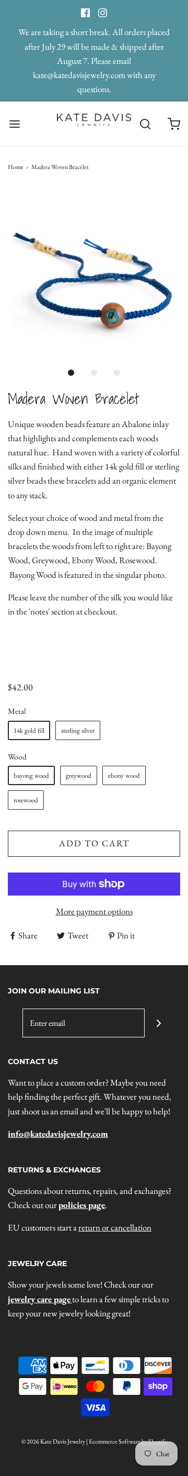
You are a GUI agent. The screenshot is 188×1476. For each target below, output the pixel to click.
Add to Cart (94, 843)
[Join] (159, 1023)
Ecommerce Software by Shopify (128, 1441)
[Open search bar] (145, 123)
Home (16, 167)
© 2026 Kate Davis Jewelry (53, 1441)
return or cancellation (114, 1227)
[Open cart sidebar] (173, 123)
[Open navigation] (14, 123)
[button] (94, 275)
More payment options (94, 911)
